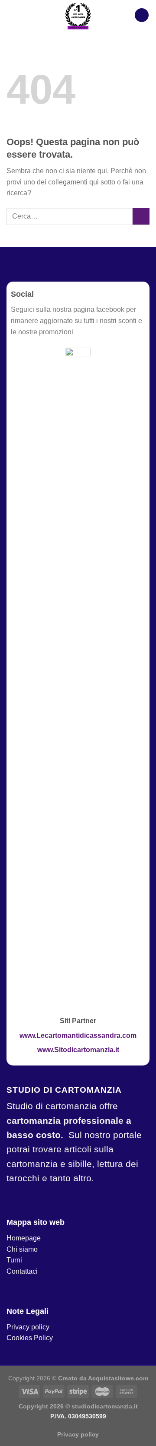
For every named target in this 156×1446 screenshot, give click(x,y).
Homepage (23, 1238)
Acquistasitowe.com (118, 1378)
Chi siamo (22, 1249)
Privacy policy (27, 1327)
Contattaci (22, 1271)
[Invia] (141, 216)
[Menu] (142, 15)
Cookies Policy (29, 1337)
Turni (14, 1260)
